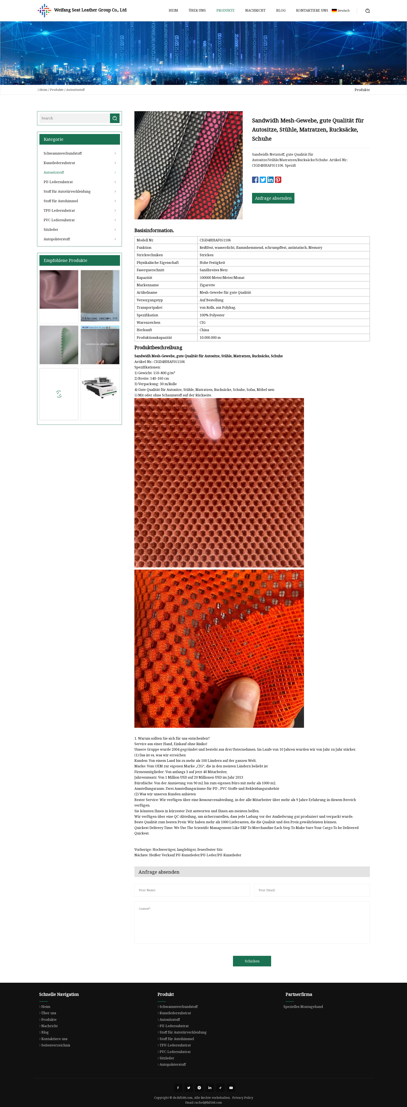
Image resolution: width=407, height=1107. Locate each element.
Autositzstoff (75, 90)
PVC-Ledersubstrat (59, 220)
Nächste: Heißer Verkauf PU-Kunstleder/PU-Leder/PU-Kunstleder (187, 855)
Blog (281, 10)
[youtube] (231, 1087)
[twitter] (188, 1087)
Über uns (197, 10)
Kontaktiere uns (312, 10)
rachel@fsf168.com (208, 1102)
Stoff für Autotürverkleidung (67, 191)
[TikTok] (220, 1087)
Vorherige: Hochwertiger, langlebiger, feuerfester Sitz (178, 849)
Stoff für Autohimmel (61, 201)
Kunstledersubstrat (59, 163)
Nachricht (255, 10)
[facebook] (178, 1087)
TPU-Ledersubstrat (59, 210)
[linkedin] (210, 1087)
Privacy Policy (242, 1098)
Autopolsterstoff (57, 239)
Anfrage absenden (273, 198)
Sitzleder (51, 229)
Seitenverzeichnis (55, 1045)
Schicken (252, 961)
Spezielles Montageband (303, 1006)
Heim (173, 10)
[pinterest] (199, 1087)
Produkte (225, 10)
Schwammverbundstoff (63, 153)
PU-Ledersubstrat (58, 182)
